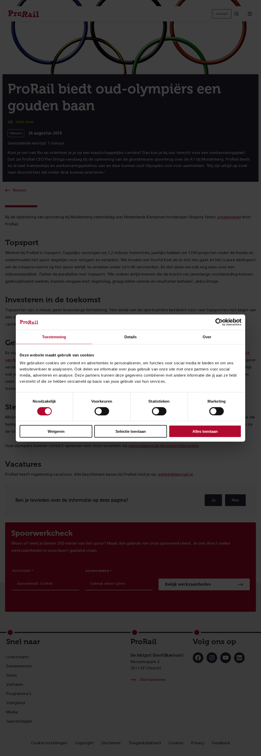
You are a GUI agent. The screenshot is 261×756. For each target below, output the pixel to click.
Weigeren (56, 431)
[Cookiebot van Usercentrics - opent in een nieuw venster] (219, 322)
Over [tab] (207, 336)
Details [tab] (130, 336)
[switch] (102, 411)
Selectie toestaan (130, 431)
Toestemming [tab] (54, 336)
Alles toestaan (205, 431)
